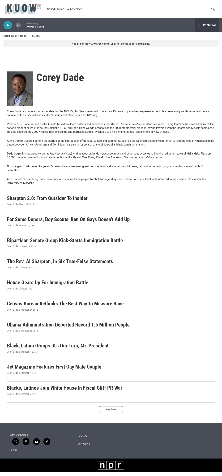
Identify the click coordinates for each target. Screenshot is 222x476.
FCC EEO (82, 436)
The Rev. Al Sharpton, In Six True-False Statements (60, 261)
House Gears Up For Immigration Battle (47, 282)
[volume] (18, 25)
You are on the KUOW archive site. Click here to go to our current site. (111, 43)
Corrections (84, 443)
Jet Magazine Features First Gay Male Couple (54, 367)
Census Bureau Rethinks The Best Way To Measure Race (65, 304)
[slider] (23, 25)
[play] (8, 25)
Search (37, 36)
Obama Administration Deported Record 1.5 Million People (68, 325)
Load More (111, 409)
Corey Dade (12, 204)
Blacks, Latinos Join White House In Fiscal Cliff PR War (64, 388)
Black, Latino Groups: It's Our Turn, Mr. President (58, 346)
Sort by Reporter (16, 36)
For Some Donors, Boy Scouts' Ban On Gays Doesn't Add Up (68, 219)
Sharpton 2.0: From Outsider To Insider (47, 198)
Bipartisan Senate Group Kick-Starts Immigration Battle (65, 240)
